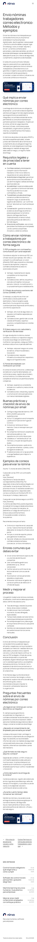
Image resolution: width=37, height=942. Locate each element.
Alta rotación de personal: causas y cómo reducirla (9, 842)
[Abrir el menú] (33, 3)
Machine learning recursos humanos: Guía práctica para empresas (14, 890)
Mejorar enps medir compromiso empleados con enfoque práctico (13, 900)
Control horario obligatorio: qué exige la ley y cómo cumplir (14, 870)
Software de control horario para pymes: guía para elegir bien (14, 880)
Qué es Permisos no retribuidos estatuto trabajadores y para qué (25, 842)
